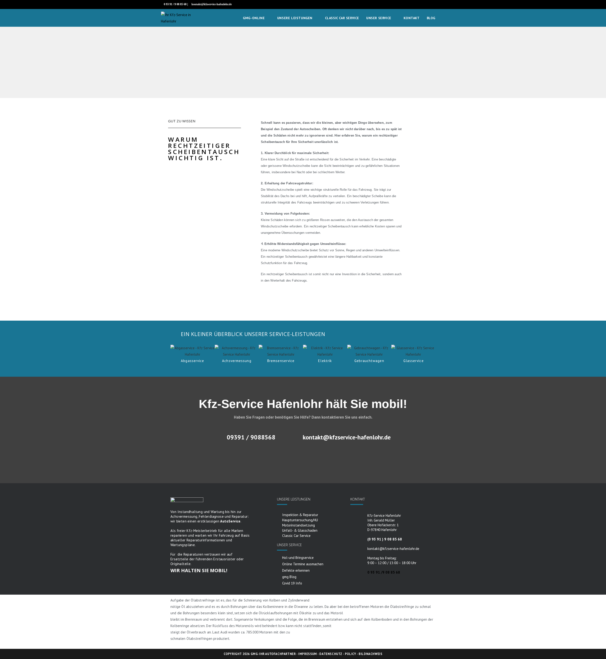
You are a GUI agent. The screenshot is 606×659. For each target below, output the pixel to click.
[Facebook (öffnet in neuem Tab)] (438, 4)
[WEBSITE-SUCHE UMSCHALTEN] (444, 18)
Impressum (307, 654)
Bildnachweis (370, 654)
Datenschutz (330, 654)
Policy (350, 654)
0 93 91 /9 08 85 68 (383, 572)
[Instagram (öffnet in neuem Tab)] (443, 4)
